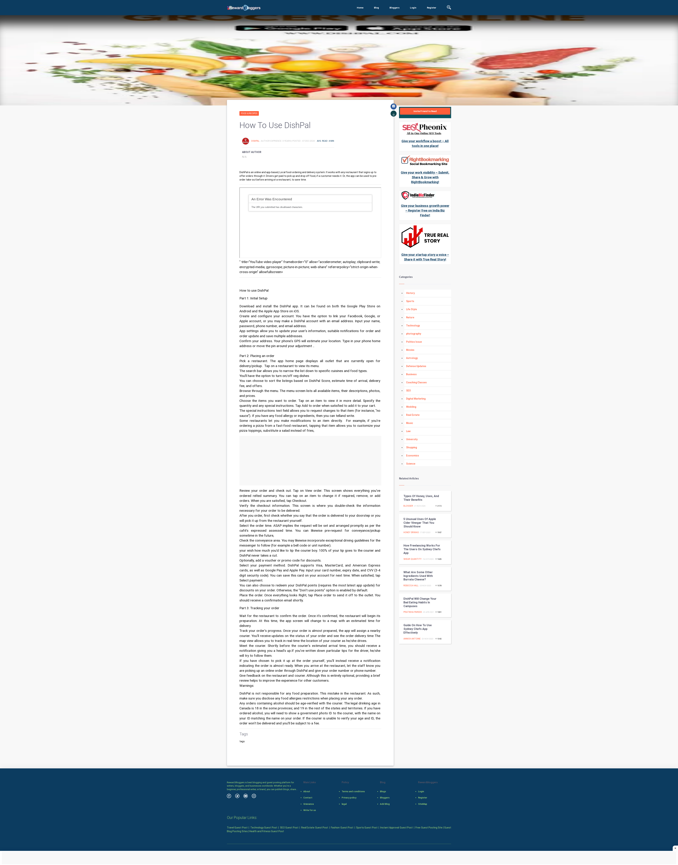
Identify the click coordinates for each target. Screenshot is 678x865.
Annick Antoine (412, 638)
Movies (410, 350)
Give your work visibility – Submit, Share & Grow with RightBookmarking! (425, 177)
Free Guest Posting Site (428, 827)
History (410, 293)
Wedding (411, 406)
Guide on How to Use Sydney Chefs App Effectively (417, 629)
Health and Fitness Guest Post (266, 831)
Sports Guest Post (366, 827)
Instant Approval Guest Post (396, 827)
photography (413, 333)
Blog (376, 7)
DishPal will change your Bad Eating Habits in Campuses (419, 602)
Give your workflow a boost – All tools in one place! (425, 143)
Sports (410, 301)
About (306, 791)
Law (408, 431)
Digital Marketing (416, 398)
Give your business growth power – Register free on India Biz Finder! (425, 210)
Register (431, 7)
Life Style (411, 309)
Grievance (308, 804)
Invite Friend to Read (425, 111)
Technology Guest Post (263, 827)
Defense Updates (416, 366)
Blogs (383, 791)
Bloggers (394, 7)
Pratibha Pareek (412, 612)
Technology (413, 325)
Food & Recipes (249, 113)
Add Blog (385, 804)
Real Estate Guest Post (314, 827)
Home (360, 7)
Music (409, 423)
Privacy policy (349, 797)
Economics (412, 455)
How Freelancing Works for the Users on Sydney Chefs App (422, 549)
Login (413, 7)
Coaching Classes (416, 382)
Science (410, 463)
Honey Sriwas (411, 532)
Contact (307, 797)
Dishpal (255, 141)
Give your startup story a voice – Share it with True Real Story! (425, 257)
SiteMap (422, 804)
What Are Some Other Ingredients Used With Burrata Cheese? (418, 576)
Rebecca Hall (410, 585)
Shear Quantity (412, 559)
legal (344, 804)
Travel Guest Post (237, 827)
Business (411, 374)
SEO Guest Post (289, 827)
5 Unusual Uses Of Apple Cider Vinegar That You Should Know (419, 522)
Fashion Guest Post (342, 827)
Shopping (411, 447)
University (412, 439)
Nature (410, 317)
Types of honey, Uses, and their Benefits (421, 497)
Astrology (412, 358)
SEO (408, 390)
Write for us (309, 810)
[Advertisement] (310, 460)
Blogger (408, 506)
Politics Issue (414, 341)
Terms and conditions (353, 791)
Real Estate (413, 415)
